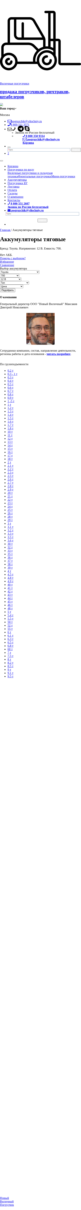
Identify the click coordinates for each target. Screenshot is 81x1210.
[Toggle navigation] (1, 160)
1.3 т (10, 411)
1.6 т (10, 421)
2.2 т (10, 469)
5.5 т (10, 618)
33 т (10, 550)
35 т (10, 554)
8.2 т (10, 662)
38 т (10, 564)
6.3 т (10, 639)
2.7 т (10, 482)
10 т (10, 431)
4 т (9, 571)
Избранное (7, 261)
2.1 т (10, 465)
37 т (10, 560)
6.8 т (10, 645)
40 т (10, 584)
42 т (10, 591)
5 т (9, 611)
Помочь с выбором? (13, 258)
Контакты (14, 200)
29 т (10, 520)
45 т (10, 601)
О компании (15, 196)
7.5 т (10, 656)
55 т (10, 628)
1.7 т (10, 425)
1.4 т (10, 414)
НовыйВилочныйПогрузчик (7, 1201)
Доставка (13, 186)
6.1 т (10, 635)
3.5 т (10, 537)
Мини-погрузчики (63, 176)
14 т (10, 445)
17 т (10, 455)
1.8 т (10, 428)
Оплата (12, 190)
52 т (10, 625)
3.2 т (10, 530)
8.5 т (10, 666)
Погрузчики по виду (21, 169)
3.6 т (10, 540)
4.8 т (10, 577)
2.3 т (10, 472)
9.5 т (10, 676)
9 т (9, 669)
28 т (10, 516)
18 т (10, 459)
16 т (10, 452)
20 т (10, 492)
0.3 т (10, 377)
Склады (13, 193)
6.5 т (10, 642)
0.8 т (10, 394)
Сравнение (7, 265)
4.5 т (10, 574)
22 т (10, 499)
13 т (10, 442)
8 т (9, 659)
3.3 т (10, 533)
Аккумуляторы (17, 179)
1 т (9, 404)
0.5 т (10, 384)
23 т (10, 503)
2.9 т (10, 489)
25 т (10, 509)
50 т (10, 622)
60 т (10, 649)
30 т (10, 543)
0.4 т (10, 380)
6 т (9, 632)
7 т (9, 652)
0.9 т (10, 397)
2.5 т (10, 476)
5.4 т (10, 615)
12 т (10, 438)
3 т (9, 523)
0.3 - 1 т (12, 374)
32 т (10, 547)
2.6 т (10, 479)
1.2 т (10, 408)
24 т (10, 506)
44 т (10, 598)
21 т (10, 496)
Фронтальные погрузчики (34, 176)
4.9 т (10, 581)
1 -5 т (11, 401)
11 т (10, 435)
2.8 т (10, 486)
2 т (9, 462)
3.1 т (10, 526)
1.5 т (10, 418)
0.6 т (10, 387)
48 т (10, 608)
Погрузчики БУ (18, 183)
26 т (10, 513)
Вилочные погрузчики (14, 83)
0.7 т (10, 391)
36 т (10, 557)
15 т (10, 448)
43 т (10, 594)
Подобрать (8, 290)
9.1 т (10, 673)
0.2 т (10, 370)
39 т (10, 567)
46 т (10, 605)
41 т (10, 588)
